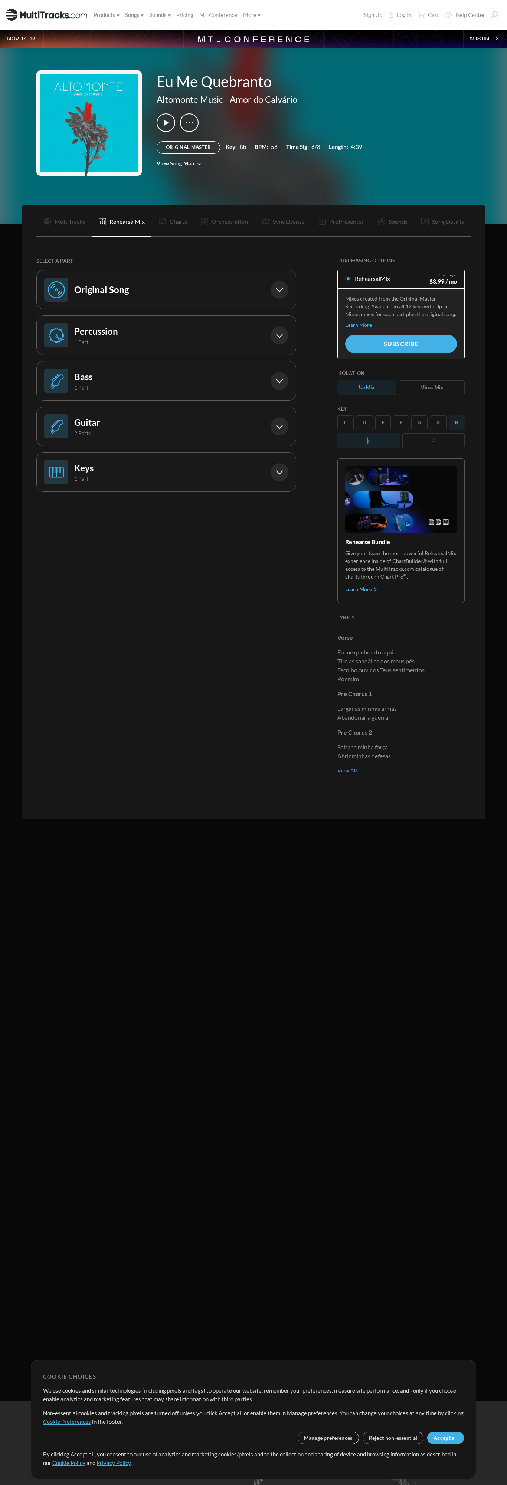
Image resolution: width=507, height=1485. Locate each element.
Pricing (184, 14)
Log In (404, 14)
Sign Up (373, 14)
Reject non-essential (393, 1438)
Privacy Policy (114, 1462)
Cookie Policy (68, 1462)
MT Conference (218, 14)
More (249, 14)
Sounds (158, 14)
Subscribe (401, 343)
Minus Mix (431, 387)
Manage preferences (328, 1438)
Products (104, 14)
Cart (433, 14)
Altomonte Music (190, 99)
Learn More (358, 325)
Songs (132, 14)
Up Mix (366, 387)
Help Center (470, 14)
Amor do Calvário (263, 99)
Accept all (446, 1438)
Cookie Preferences (67, 1421)
